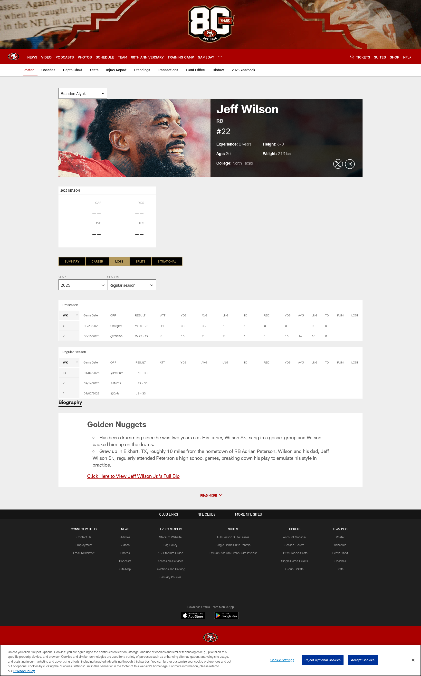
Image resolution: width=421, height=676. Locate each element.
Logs (119, 261)
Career (97, 261)
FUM (340, 315)
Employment (84, 545)
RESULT (140, 315)
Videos (125, 545)
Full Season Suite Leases (233, 537)
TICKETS (294, 529)
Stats (340, 569)
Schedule (340, 545)
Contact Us (84, 537)
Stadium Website (170, 537)
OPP (113, 315)
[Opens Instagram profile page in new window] (350, 164)
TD (245, 315)
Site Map (125, 569)
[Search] (352, 56)
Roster (340, 537)
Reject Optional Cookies (323, 660)
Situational (167, 261)
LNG (225, 315)
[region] (210, 660)
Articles (125, 537)
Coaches (340, 561)
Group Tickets (294, 569)
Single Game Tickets (294, 561)
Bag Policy (170, 545)
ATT (162, 315)
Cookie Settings (282, 660)
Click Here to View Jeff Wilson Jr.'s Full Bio (133, 476)
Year (62, 277)
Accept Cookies (363, 660)
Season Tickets (294, 545)
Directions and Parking (170, 569)
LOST (354, 315)
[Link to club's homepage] (13, 56)
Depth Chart (340, 553)
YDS (183, 315)
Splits (140, 261)
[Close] (413, 660)
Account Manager (294, 537)
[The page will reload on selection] (82, 93)
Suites (233, 529)
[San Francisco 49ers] (210, 638)
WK (65, 315)
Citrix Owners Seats (294, 553)
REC (266, 315)
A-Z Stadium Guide (170, 553)
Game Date (91, 315)
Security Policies (170, 577)
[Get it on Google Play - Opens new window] (226, 618)
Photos (125, 553)
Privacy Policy (24, 671)
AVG (204, 315)
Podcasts (125, 561)
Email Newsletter (84, 553)
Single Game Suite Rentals (233, 545)
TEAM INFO (340, 529)
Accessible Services (170, 561)
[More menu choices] (220, 57)
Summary (72, 261)
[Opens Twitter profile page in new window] (338, 164)
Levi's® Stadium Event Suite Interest (233, 553)
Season (113, 277)
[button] (210, 495)
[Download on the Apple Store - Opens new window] (193, 616)
